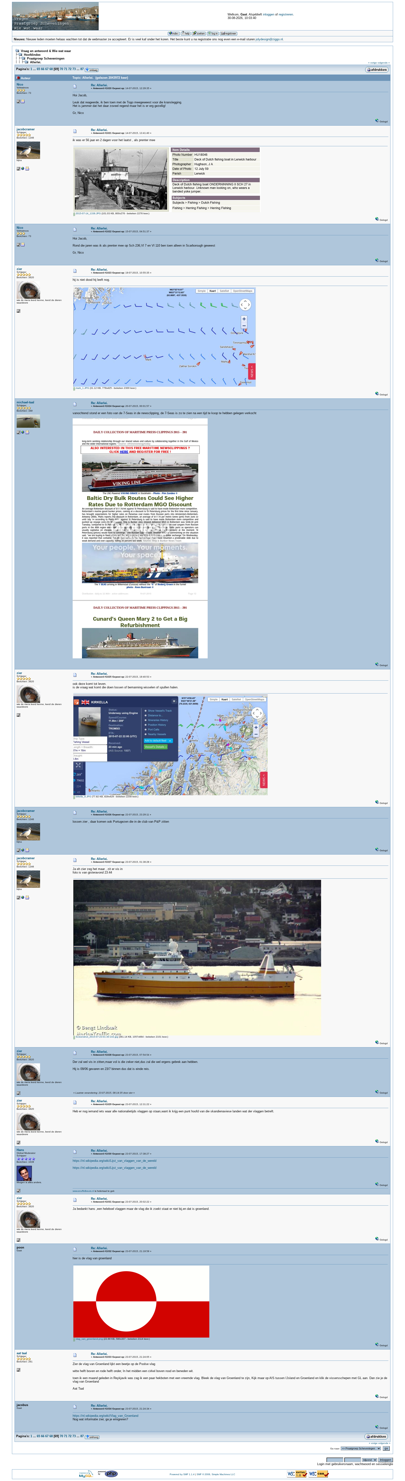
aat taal (22, 1353)
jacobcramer (26, 129)
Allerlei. (35, 62)
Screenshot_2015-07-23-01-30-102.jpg (96, 1036)
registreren (286, 14)
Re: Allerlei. (99, 85)
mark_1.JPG (82, 388)
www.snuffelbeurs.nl (83, 1191)
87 (82, 69)
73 (74, 69)
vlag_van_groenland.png (89, 1339)
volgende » (384, 62)
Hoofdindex (32, 54)
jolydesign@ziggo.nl (269, 39)
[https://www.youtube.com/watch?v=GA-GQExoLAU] (23, 169)
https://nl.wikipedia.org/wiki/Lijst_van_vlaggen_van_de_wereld (114, 1160)
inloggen (268, 14)
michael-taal (25, 402)
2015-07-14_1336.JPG (88, 213)
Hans (20, 1150)
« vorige (372, 62)
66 (42, 69)
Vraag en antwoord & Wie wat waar (46, 51)
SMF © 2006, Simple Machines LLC (216, 1474)
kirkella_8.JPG (83, 796)
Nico (20, 84)
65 (38, 69)
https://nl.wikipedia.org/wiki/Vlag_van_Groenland (105, 1415)
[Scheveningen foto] (23, 433)
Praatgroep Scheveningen (45, 58)
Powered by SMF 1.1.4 (182, 1474)
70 (61, 69)
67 (47, 69)
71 (65, 69)
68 (51, 69)
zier (19, 269)
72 (69, 69)
